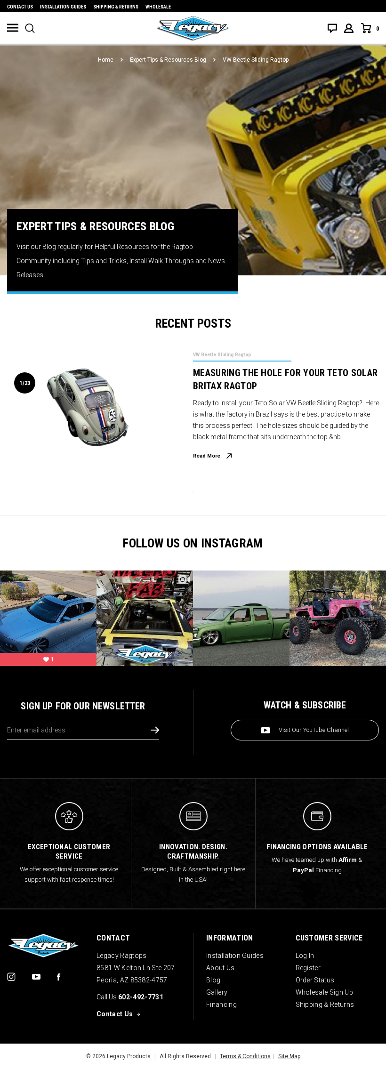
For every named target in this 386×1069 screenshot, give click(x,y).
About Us (220, 968)
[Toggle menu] (12, 27)
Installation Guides (235, 955)
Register (308, 968)
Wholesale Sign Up (324, 992)
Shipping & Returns (115, 6)
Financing (221, 1004)
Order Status (315, 980)
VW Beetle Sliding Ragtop (222, 355)
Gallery (216, 992)
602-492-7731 (140, 997)
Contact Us (20, 6)
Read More (206, 456)
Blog (213, 980)
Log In (305, 955)
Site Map (289, 1056)
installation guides (63, 6)
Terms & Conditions (245, 1056)
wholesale (158, 6)
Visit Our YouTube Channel (314, 729)
